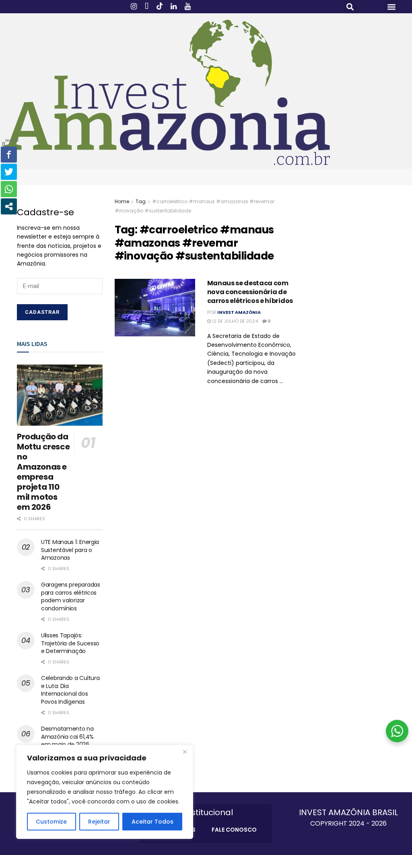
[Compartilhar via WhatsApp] (9, 189)
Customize (51, 822)
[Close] (185, 751)
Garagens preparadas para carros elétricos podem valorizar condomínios (70, 596)
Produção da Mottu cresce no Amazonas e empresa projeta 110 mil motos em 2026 (43, 472)
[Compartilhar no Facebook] (9, 154)
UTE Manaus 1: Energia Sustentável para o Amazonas (70, 550)
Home (122, 201)
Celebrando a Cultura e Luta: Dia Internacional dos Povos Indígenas (70, 690)
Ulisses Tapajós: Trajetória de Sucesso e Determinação (70, 643)
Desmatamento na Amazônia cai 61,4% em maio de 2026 (67, 736)
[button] (350, 6)
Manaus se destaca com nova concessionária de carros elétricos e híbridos (250, 292)
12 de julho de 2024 (234, 321)
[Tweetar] (9, 172)
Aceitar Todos (152, 822)
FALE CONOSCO (234, 830)
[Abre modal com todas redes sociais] (9, 206)
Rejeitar (99, 822)
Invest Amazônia (239, 312)
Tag (141, 201)
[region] (104, 792)
